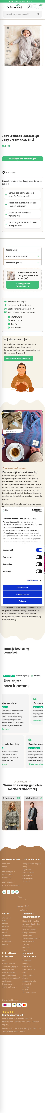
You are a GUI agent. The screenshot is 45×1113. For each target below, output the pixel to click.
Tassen (25, 944)
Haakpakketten (8, 972)
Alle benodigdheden (31, 924)
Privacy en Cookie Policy (12, 1028)
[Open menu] (4, 7)
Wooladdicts (27, 975)
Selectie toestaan (22, 594)
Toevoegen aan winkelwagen (22, 284)
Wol (4, 921)
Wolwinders (27, 935)
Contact (26, 881)
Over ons (6, 863)
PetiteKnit (26, 984)
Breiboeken (7, 981)
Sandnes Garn (28, 969)
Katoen (5, 926)
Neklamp (26, 947)
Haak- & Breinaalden (31, 921)
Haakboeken (7, 984)
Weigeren (22, 601)
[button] (40, 28)
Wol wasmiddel (29, 930)
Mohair (5, 929)
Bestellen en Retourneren (14, 1031)
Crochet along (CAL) (11, 978)
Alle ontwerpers (29, 993)
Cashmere (6, 941)
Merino (5, 923)
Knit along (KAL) (9, 975)
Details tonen (32, 581)
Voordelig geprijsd (10, 966)
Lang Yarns (27, 966)
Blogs (4, 866)
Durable (25, 963)
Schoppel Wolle (29, 981)
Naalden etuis (28, 941)
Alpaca (5, 938)
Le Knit (25, 990)
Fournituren (27, 927)
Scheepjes (27, 960)
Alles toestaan (22, 588)
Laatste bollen (8, 963)
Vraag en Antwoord (32, 1028)
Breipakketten (8, 969)
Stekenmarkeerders (30, 938)
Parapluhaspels (29, 932)
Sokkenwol (6, 935)
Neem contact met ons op (18, 358)
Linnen (5, 944)
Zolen (24, 950)
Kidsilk (4, 932)
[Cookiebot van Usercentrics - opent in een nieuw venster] (32, 510)
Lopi (24, 972)
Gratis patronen (9, 987)
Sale (4, 960)
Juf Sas (25, 987)
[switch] (39, 557)
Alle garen (6, 918)
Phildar (25, 978)
